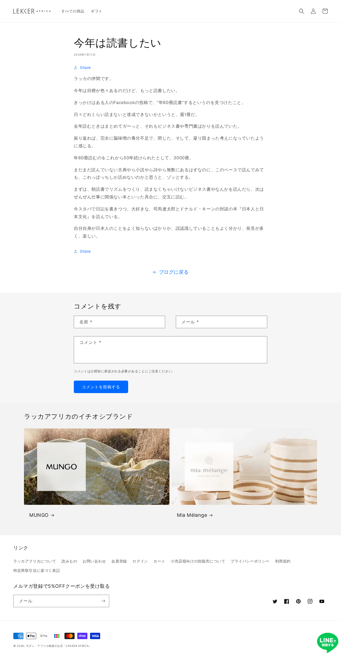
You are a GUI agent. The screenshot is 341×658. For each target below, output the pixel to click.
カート (159, 561)
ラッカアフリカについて (34, 561)
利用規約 (283, 561)
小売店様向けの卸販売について (198, 561)
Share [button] (85, 67)
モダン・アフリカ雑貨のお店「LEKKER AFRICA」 (59, 645)
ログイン (140, 561)
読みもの (69, 561)
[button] (301, 11)
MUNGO (39, 515)
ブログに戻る (174, 272)
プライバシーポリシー (250, 561)
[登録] (103, 601)
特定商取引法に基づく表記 (36, 570)
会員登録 (119, 561)
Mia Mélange (192, 515)
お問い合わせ (94, 561)
